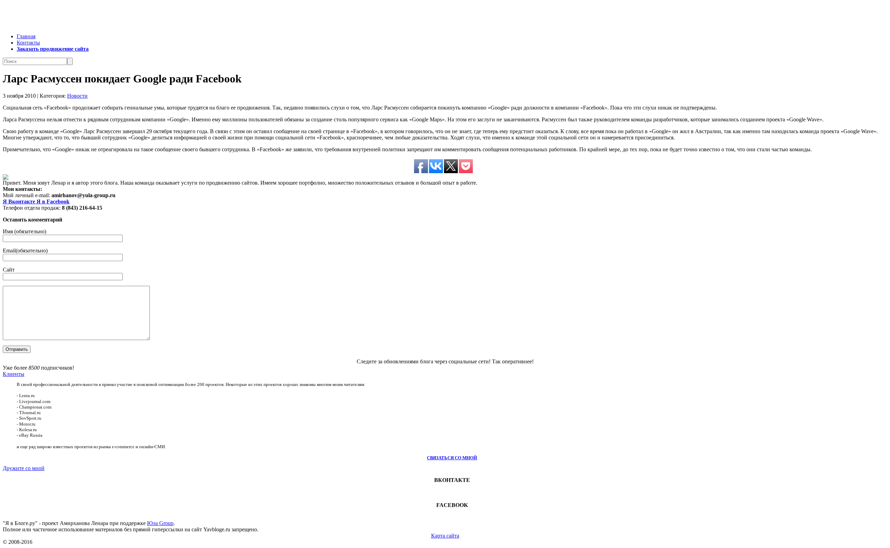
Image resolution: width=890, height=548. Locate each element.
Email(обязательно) (25, 250)
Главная (26, 36)
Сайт (9, 270)
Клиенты (13, 374)
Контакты (28, 43)
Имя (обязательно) (24, 231)
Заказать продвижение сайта (53, 49)
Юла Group (160, 523)
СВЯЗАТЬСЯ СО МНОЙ (452, 457)
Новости (77, 96)
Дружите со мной (23, 468)
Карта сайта (445, 536)
